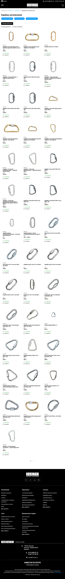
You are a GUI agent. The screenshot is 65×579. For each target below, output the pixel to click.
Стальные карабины (7, 18)
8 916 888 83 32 (49, 1)
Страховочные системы (7, 504)
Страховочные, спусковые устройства (7, 500)
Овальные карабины (32, 18)
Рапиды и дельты (19, 18)
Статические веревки (27, 492)
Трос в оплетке (25, 516)
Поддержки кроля (47, 495)
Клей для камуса (5, 523)
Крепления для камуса (6, 521)
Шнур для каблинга (27, 502)
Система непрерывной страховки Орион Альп (30, 527)
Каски (2, 506)
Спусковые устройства (48, 500)
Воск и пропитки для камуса (8, 528)
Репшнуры (24, 497)
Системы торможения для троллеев (28, 531)
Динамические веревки (28, 495)
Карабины (3, 495)
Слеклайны (25, 521)
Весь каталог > (5, 508)
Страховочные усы (47, 497)
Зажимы (3, 497)
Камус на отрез (5, 519)
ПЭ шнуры (24, 519)
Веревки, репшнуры (6, 492)
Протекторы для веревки (28, 504)
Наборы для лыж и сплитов (8, 516)
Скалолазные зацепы (27, 523)
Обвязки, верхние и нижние (50, 492)
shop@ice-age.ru (33, 557)
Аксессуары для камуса (7, 526)
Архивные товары (19, 541)
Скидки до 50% (7, 542)
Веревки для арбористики (28, 500)
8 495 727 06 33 (59, 1)
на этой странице (57, 572)
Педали (45, 504)
